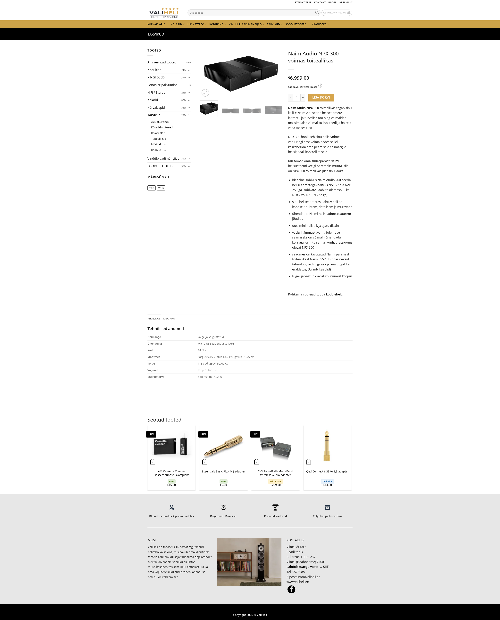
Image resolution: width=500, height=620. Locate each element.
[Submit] (317, 12)
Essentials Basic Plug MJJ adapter (223, 471)
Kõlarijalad (158, 133)
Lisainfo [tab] (169, 318)
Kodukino (216, 24)
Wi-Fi (161, 188)
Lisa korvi (321, 97)
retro (151, 188)
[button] (336, 13)
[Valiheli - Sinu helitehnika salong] (164, 12)
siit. (176, 577)
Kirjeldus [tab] (154, 318)
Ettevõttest (303, 2)
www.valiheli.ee (298, 582)
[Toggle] (189, 70)
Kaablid (156, 150)
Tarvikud (273, 24)
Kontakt (320, 2)
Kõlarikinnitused (162, 127)
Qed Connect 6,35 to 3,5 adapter (327, 471)
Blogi (332, 2)
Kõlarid (176, 24)
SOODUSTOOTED (295, 24)
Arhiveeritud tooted (162, 62)
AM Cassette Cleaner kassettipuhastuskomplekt (171, 473)
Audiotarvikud (160, 122)
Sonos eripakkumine (162, 85)
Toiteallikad (158, 139)
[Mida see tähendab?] (320, 86)
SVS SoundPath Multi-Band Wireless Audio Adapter (275, 473)
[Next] (275, 73)
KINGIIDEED (319, 24)
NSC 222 (335, 185)
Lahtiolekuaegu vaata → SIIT (308, 567)
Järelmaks (346, 2)
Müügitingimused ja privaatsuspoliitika (250, 609)
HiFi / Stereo (196, 24)
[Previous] (206, 73)
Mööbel (156, 144)
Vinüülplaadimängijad (245, 24)
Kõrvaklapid (156, 24)
